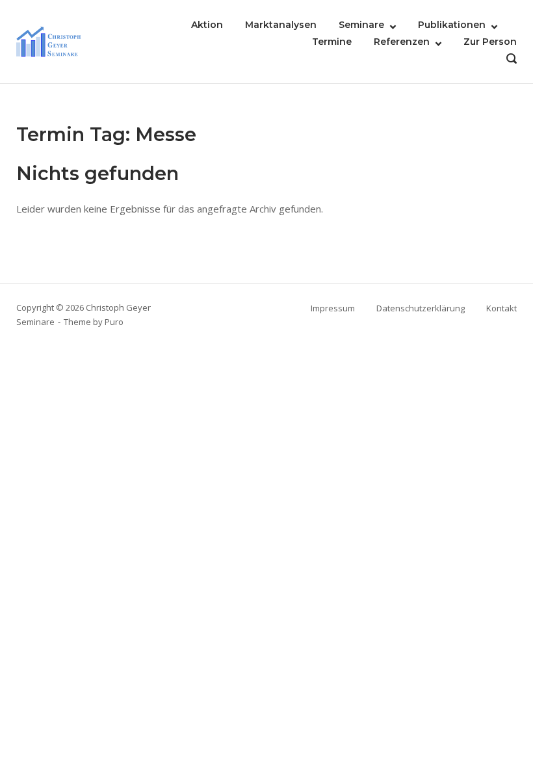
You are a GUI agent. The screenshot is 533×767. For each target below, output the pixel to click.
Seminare (361, 25)
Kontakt (501, 308)
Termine (332, 41)
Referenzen (402, 41)
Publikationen (452, 25)
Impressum (333, 308)
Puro (114, 322)
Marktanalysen (281, 25)
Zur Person (490, 41)
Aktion (207, 25)
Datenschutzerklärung (420, 308)
